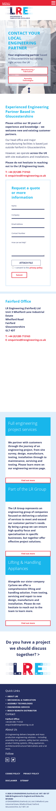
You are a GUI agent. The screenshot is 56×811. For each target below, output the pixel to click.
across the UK (38, 153)
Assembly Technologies (20, 703)
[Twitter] (13, 759)
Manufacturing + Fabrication (28, 70)
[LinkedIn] (8, 759)
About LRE (12, 696)
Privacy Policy (31, 773)
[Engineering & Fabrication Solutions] (19, 16)
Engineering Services (18, 707)
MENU (6, 3)
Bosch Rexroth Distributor (22, 710)
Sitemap (24, 780)
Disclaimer (11, 780)
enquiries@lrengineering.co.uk (27, 175)
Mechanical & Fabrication (21, 700)
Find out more (28, 480)
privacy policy (35, 267)
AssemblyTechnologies (28, 79)
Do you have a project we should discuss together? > (28, 648)
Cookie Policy (12, 773)
